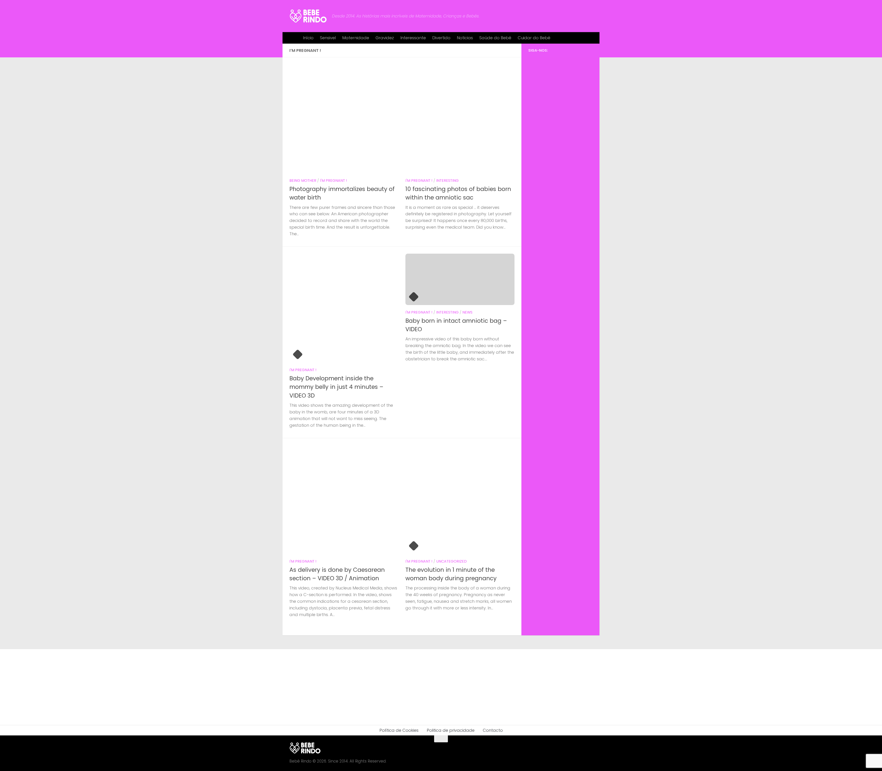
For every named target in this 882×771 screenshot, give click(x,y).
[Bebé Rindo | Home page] (308, 16)
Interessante (413, 38)
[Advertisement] (560, 131)
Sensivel (328, 38)
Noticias (465, 38)
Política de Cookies (398, 730)
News (467, 312)
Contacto (493, 730)
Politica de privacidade (451, 730)
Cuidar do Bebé (534, 38)
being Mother (302, 180)
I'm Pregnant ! (333, 180)
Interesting (447, 180)
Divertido (441, 38)
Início (308, 38)
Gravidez (385, 38)
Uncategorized (451, 561)
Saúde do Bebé (495, 38)
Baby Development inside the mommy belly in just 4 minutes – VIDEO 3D (336, 387)
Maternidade (355, 38)
